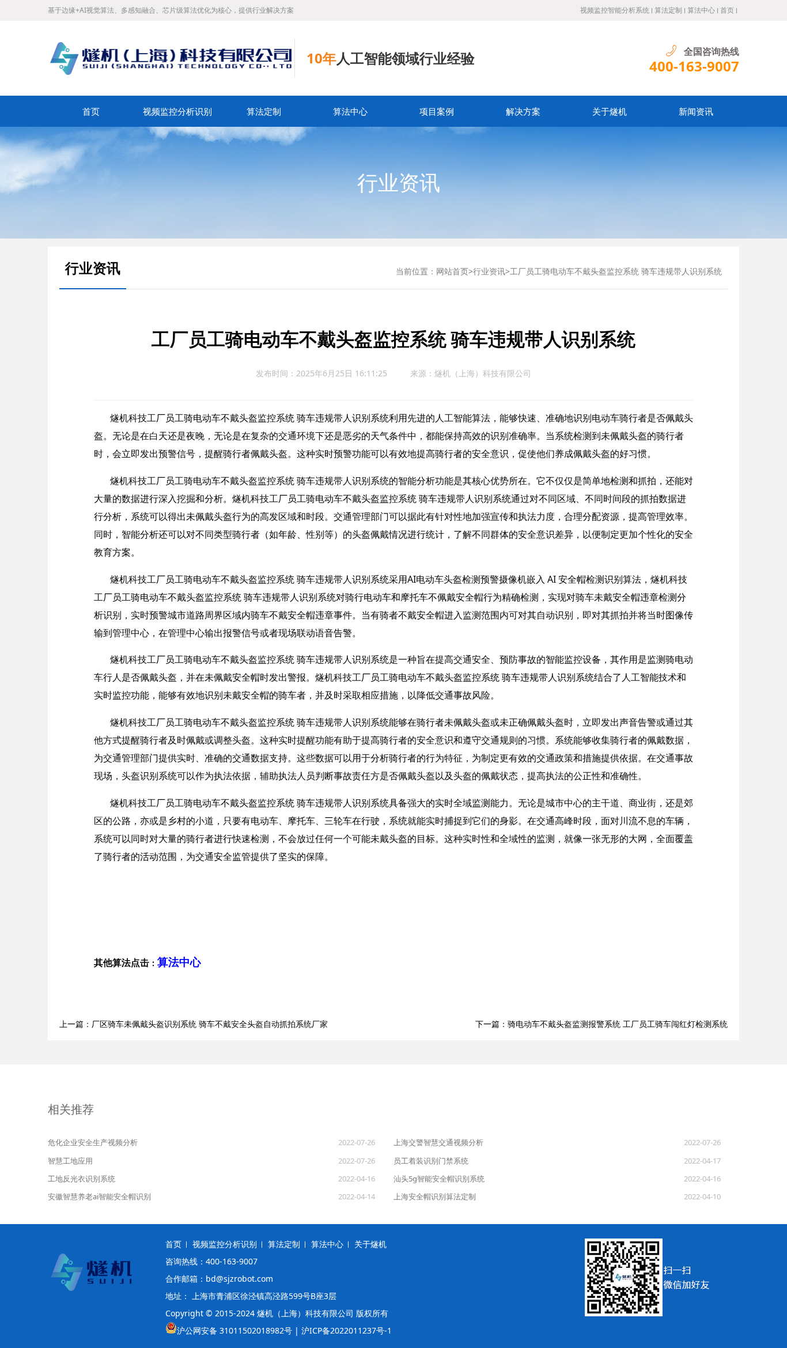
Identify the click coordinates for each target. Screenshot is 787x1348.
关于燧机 (609, 111)
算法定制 (668, 10)
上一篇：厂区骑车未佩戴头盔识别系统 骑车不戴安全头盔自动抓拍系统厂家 (193, 1023)
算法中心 (701, 10)
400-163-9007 (694, 66)
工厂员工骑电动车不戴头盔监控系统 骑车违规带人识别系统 (616, 271)
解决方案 (523, 111)
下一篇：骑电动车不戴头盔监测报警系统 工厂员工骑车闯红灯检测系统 (601, 1023)
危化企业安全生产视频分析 (93, 1142)
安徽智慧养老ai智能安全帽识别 (99, 1196)
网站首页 (452, 271)
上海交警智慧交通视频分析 (438, 1142)
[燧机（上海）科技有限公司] (171, 58)
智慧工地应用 (70, 1161)
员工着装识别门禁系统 (431, 1161)
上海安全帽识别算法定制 (435, 1196)
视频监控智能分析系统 (614, 10)
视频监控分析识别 (177, 111)
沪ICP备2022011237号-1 (346, 1330)
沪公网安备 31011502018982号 (234, 1330)
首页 (727, 10)
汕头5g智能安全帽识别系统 (439, 1178)
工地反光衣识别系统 (81, 1178)
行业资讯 (398, 182)
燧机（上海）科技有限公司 (482, 373)
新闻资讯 (696, 111)
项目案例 (436, 111)
